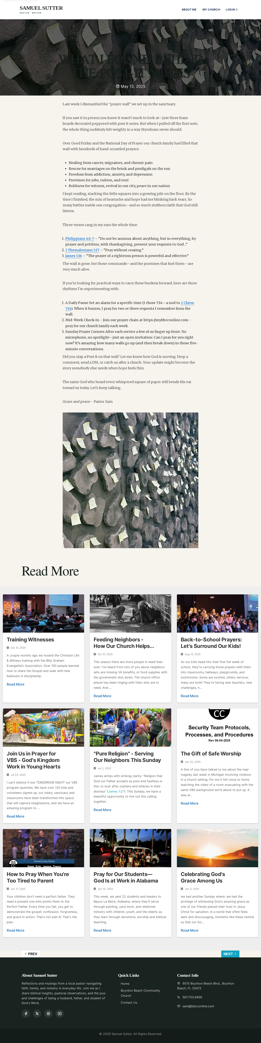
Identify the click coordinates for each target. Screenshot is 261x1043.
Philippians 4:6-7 (79, 238)
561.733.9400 (192, 997)
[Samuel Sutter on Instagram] (48, 1013)
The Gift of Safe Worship (211, 753)
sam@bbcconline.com (198, 1006)
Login (231, 9)
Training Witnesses (30, 639)
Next (229, 954)
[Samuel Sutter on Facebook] (26, 1013)
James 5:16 (73, 256)
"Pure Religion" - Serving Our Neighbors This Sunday (127, 756)
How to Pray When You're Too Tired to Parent (38, 877)
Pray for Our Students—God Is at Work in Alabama (126, 877)
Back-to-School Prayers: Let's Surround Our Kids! (211, 642)
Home (125, 983)
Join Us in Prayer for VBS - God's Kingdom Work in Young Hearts (33, 760)
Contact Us (129, 1002)
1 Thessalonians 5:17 (82, 250)
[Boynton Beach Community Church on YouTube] (59, 1013)
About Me (189, 9)
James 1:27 (116, 791)
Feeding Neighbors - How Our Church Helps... (124, 642)
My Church (211, 9)
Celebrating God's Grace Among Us (203, 877)
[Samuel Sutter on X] (37, 1013)
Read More (15, 684)
